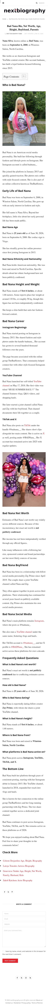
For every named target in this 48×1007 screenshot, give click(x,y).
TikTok (27, 425)
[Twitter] (8, 892)
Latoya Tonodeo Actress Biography (18, 865)
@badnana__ (29, 642)
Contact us (9, 1003)
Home (4, 19)
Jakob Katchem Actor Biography (17, 880)
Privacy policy (26, 1003)
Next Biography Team (14, 33)
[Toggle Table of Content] (22, 76)
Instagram (39, 620)
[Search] (37, 3)
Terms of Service (37, 1003)
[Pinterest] (12, 892)
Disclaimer (17, 1003)
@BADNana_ (17, 646)
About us (39, 1000)
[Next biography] (24, 11)
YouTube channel (24, 631)
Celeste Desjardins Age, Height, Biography (22, 860)
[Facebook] (4, 892)
